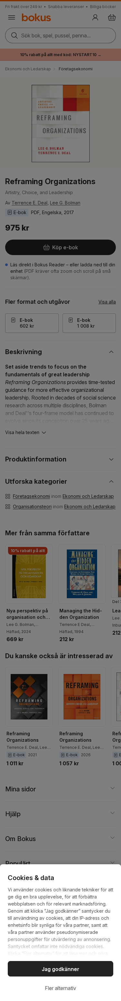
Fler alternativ (60, 988)
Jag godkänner (60, 969)
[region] (60, 932)
